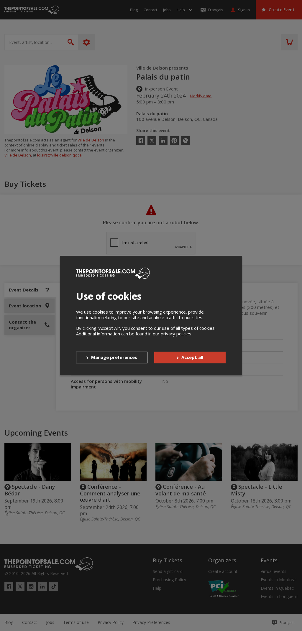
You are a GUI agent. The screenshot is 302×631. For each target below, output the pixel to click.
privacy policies (176, 334)
